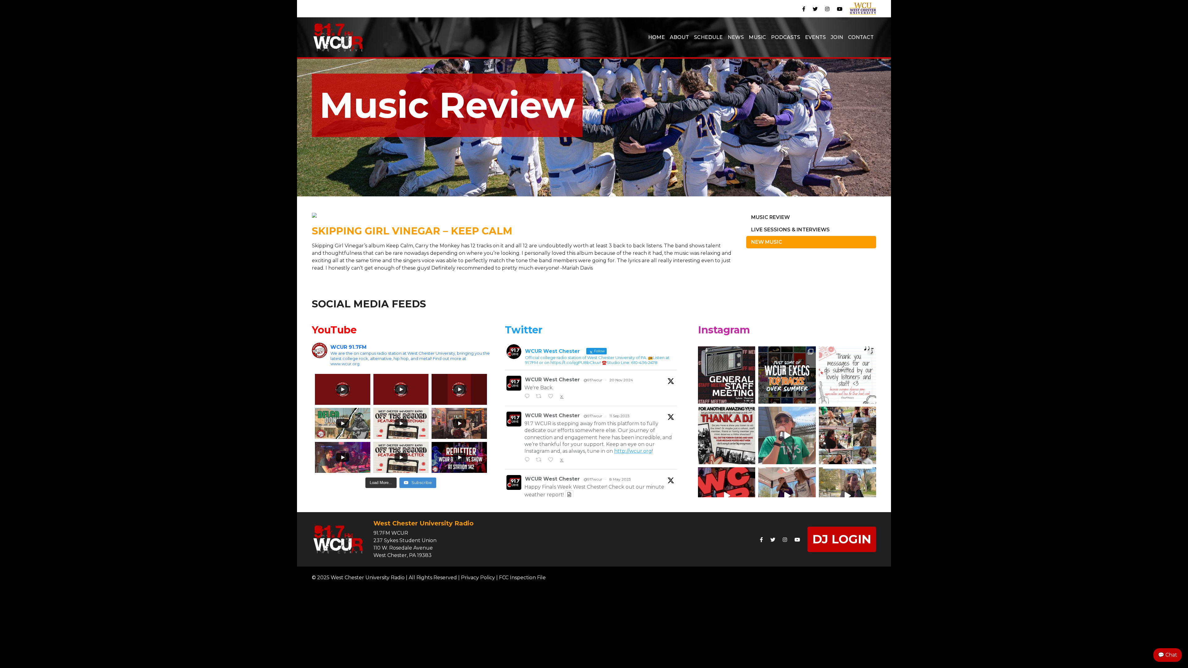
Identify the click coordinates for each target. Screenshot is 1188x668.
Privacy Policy (478, 577)
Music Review (770, 217)
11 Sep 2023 (619, 415)
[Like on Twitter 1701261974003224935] (552, 460)
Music (757, 37)
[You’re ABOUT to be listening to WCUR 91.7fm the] (787, 375)
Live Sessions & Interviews (790, 230)
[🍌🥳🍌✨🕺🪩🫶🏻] (847, 496)
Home (656, 37)
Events (815, 37)
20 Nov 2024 (621, 380)
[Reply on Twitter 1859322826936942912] (528, 396)
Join (837, 37)
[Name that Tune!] (787, 496)
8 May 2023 (620, 479)
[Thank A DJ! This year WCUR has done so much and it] (726, 435)
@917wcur (592, 380)
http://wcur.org (633, 451)
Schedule (708, 37)
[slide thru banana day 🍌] (847, 435)
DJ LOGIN (841, 539)
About (679, 37)
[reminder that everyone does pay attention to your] (847, 375)
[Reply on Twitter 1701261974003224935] (528, 460)
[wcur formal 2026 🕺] (726, 496)
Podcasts (785, 37)
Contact (861, 37)
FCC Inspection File (522, 577)
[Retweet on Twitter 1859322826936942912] (540, 396)
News (736, 37)
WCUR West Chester (552, 380)
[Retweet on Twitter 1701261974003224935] (540, 460)
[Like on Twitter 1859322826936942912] (552, 396)
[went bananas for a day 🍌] (787, 435)
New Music (766, 242)
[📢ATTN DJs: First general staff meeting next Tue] (726, 375)
